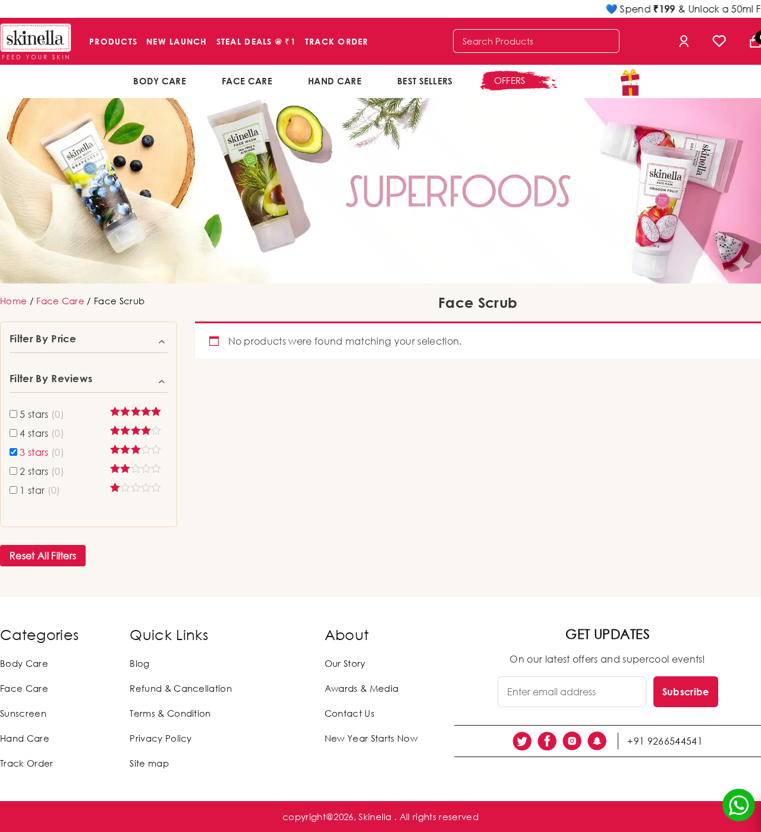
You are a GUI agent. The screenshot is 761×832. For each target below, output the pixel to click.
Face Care (247, 80)
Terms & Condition (170, 713)
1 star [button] (40, 490)
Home (13, 300)
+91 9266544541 (664, 741)
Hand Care (334, 80)
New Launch (176, 41)
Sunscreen (23, 713)
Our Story (345, 663)
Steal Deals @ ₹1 (256, 41)
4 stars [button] (42, 433)
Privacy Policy (160, 738)
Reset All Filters (43, 556)
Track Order (337, 41)
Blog (139, 663)
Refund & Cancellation (181, 688)
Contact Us (350, 713)
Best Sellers (425, 80)
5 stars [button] (42, 414)
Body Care (159, 80)
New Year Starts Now (371, 738)
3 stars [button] (42, 452)
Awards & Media (361, 688)
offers (510, 80)
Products (113, 41)
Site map (149, 763)
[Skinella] (35, 41)
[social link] (522, 741)
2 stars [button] (42, 471)
